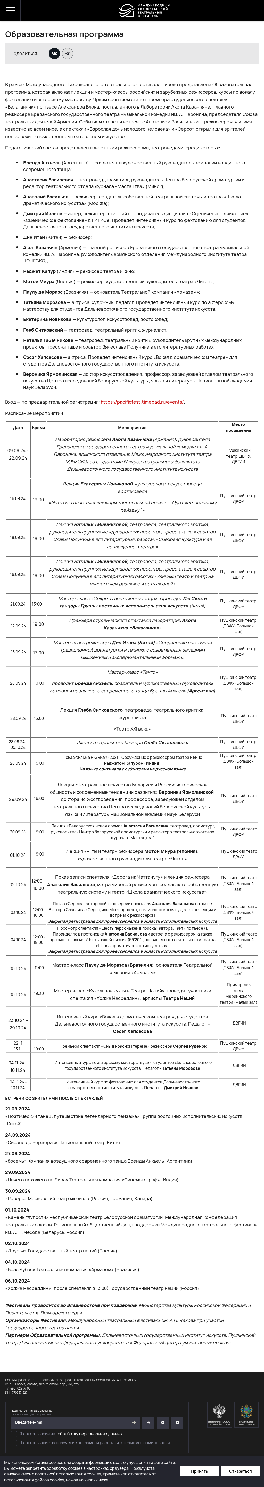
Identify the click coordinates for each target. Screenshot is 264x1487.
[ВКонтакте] (55, 53)
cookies (56, 1462)
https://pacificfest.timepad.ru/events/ (142, 402)
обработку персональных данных (90, 1434)
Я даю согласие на (71, 1434)
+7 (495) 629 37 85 (17, 1388)
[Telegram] (68, 53)
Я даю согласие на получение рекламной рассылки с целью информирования (95, 1442)
